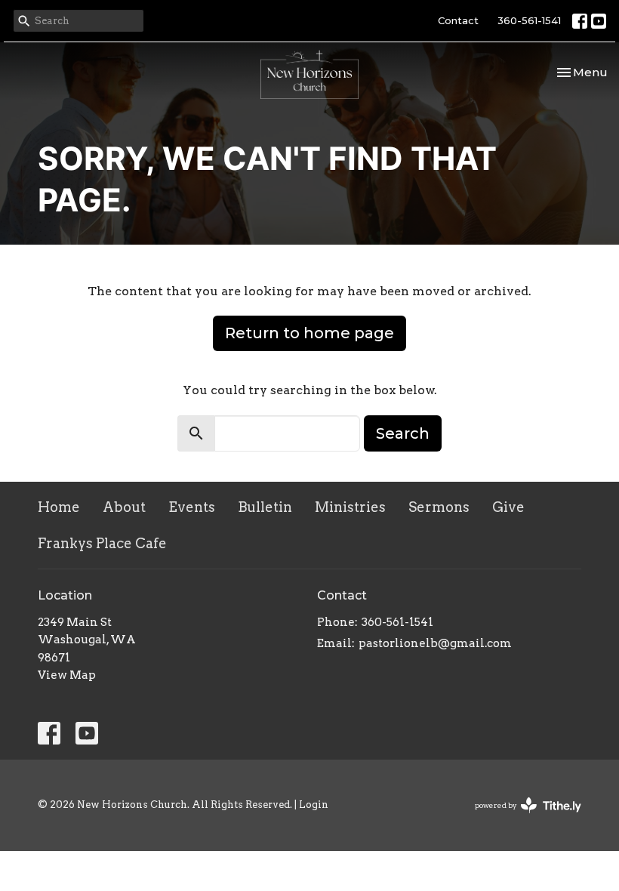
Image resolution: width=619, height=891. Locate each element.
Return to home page (309, 333)
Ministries (350, 507)
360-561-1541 (529, 20)
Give (508, 507)
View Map (67, 675)
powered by (520, 818)
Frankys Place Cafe (102, 543)
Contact (458, 20)
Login (313, 804)
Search (403, 433)
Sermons (439, 507)
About (124, 507)
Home (59, 507)
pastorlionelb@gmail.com (435, 643)
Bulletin (265, 507)
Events (191, 507)
